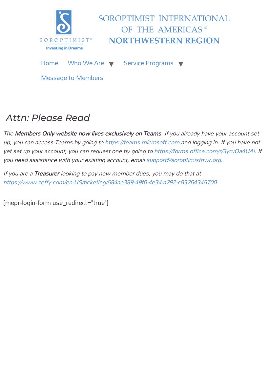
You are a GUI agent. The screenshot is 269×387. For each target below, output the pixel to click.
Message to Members (72, 77)
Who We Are (86, 63)
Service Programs (149, 63)
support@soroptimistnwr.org (183, 160)
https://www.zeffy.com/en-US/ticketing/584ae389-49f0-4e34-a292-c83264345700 (110, 182)
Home (49, 63)
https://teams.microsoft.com (142, 142)
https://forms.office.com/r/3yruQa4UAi (204, 151)
